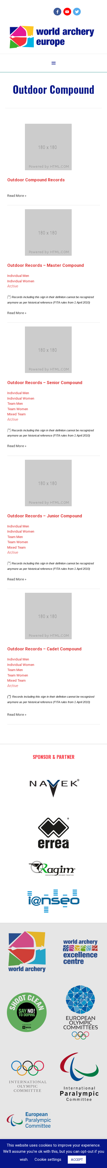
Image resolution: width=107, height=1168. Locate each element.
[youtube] (67, 11)
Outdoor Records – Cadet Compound (44, 649)
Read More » (16, 195)
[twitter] (77, 11)
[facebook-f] (58, 11)
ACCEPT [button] (77, 1160)
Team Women (17, 409)
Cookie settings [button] (48, 1159)
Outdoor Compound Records (36, 179)
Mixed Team (16, 414)
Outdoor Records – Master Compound (45, 265)
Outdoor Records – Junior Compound (44, 515)
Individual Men (18, 276)
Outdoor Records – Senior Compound (44, 382)
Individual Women (20, 281)
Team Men (15, 403)
